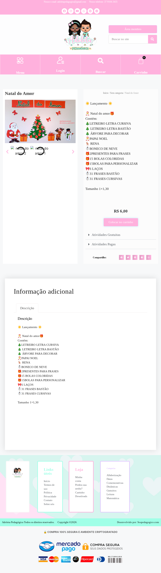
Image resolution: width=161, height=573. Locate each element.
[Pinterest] (90, 11)
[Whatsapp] (84, 11)
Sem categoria (116, 93)
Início (105, 93)
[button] (20, 61)
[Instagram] (71, 11)
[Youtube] (77, 11)
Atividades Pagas (104, 244)
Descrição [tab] (27, 308)
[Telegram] (97, 11)
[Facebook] (64, 11)
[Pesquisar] (152, 39)
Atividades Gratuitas (106, 235)
